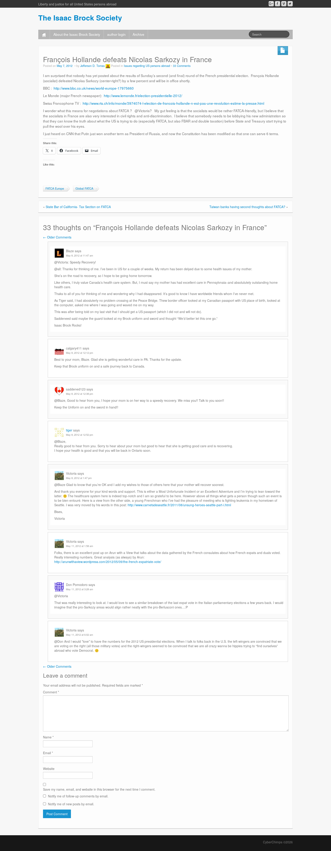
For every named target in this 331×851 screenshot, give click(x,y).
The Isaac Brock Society (80, 17)
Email (48, 753)
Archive (138, 34)
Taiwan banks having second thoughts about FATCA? (247, 206)
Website (48, 768)
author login (116, 34)
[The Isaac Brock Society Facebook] (277, 3)
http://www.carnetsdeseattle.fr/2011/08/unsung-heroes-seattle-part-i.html (179, 505)
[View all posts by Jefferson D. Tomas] (108, 66)
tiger (69, 430)
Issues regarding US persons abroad (147, 66)
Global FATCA (84, 188)
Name (48, 737)
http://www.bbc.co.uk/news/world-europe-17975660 (94, 88)
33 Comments (181, 66)
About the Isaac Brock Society (76, 34)
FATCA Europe (54, 188)
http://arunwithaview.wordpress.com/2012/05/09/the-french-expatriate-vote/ (107, 561)
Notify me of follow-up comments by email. (78, 796)
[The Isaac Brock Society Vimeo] (283, 3)
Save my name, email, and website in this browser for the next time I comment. (99, 789)
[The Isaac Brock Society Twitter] (290, 3)
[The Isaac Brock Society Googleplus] (271, 3)
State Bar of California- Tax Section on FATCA (78, 206)
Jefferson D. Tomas (92, 66)
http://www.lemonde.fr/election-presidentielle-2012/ (143, 95)
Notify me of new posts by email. (71, 804)
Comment (51, 692)
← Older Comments (57, 237)
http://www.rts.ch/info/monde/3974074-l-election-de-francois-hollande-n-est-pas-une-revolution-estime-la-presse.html (173, 103)
